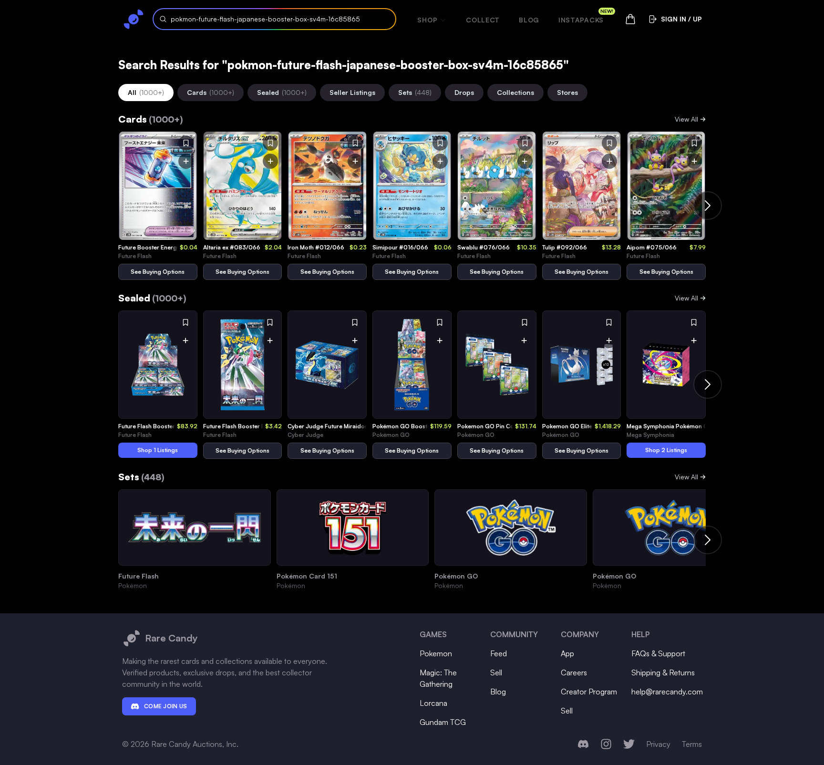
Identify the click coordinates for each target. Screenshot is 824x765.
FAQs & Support (658, 653)
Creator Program (589, 691)
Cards (210, 92)
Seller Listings (352, 92)
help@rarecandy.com (667, 691)
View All (686, 119)
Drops (464, 92)
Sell (496, 672)
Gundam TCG (443, 722)
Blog (529, 20)
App (567, 653)
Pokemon (436, 653)
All (146, 92)
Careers (574, 672)
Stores (567, 92)
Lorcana (433, 703)
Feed (498, 653)
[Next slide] (707, 205)
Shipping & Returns (663, 672)
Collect (483, 20)
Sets (415, 92)
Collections (515, 92)
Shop (427, 20)
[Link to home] (133, 19)
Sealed (282, 92)
